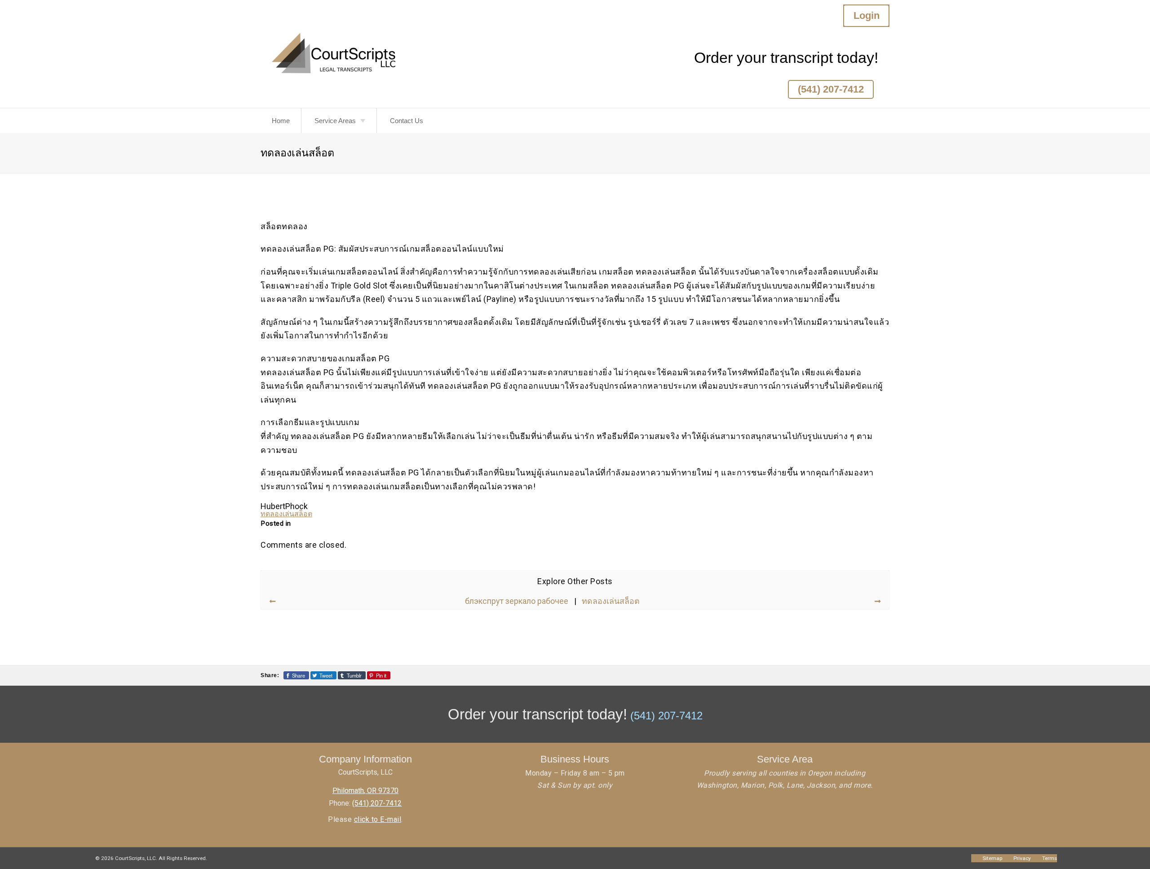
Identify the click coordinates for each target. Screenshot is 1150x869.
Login (867, 15)
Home (281, 120)
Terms (1049, 858)
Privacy (1022, 858)
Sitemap (992, 858)
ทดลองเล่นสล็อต (286, 514)
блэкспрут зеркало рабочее (516, 601)
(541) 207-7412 (831, 89)
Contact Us (406, 120)
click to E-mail (378, 819)
